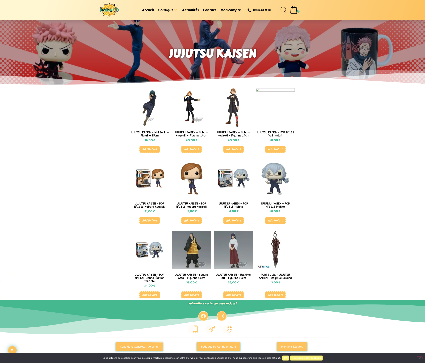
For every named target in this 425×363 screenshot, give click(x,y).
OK (285, 358)
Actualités (190, 10)
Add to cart (149, 149)
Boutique (165, 10)
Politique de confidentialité (306, 358)
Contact (209, 10)
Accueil (148, 10)
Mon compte (230, 10)
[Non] (420, 357)
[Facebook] (203, 316)
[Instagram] (222, 316)
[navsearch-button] (284, 10)
